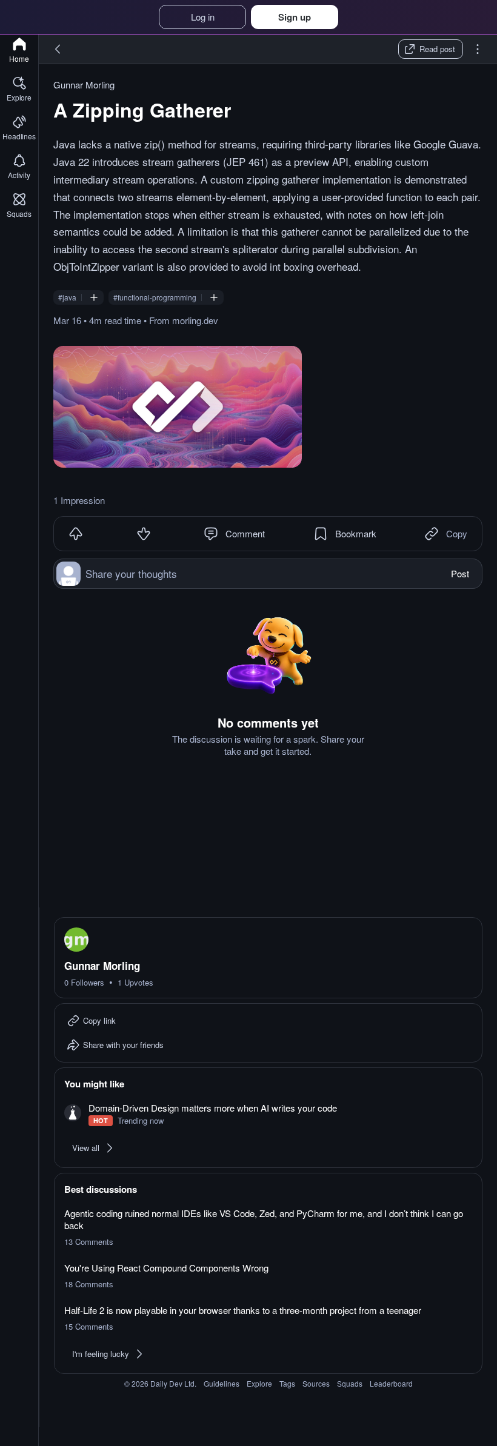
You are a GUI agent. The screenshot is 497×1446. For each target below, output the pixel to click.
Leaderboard (391, 1383)
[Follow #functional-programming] (214, 297)
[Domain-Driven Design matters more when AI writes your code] (268, 1114)
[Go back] (58, 49)
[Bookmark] (321, 534)
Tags (287, 1383)
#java (67, 297)
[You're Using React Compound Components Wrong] (268, 1276)
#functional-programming (154, 297)
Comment (245, 533)
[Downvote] (144, 534)
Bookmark (355, 533)
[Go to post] (177, 407)
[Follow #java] (94, 297)
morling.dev (195, 320)
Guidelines (221, 1383)
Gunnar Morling (84, 85)
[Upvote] (76, 534)
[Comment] (211, 534)
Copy (456, 533)
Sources (316, 1383)
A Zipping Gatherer (142, 110)
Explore (259, 1383)
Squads (349, 1383)
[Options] (477, 49)
